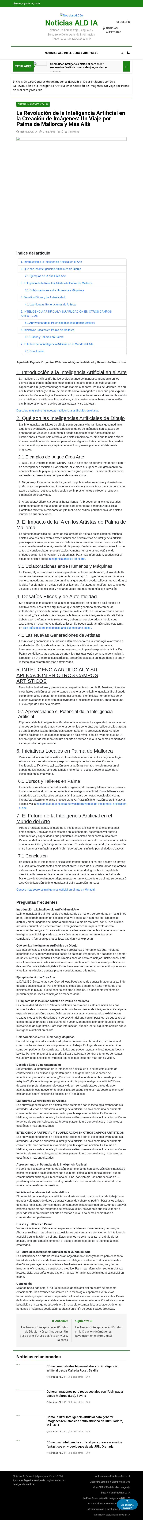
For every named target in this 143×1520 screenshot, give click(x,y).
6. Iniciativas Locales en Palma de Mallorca (47, 329)
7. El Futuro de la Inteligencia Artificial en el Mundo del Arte (57, 344)
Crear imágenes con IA (33, 104)
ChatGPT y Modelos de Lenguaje (111, 1487)
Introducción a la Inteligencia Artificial (108, 1509)
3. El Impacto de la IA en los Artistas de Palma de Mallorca (56, 283)
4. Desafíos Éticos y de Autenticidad (43, 297)
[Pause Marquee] (126, 66)
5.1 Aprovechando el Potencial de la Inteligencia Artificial (60, 322)
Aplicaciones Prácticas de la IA (112, 1476)
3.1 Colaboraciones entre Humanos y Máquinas (54, 290)
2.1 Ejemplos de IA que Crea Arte (45, 276)
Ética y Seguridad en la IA (115, 1492)
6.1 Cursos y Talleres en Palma (44, 337)
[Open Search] (122, 53)
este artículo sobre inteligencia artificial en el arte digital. (57, 627)
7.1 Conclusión (34, 351)
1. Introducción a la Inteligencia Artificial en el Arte (51, 261)
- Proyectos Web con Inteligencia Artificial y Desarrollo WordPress (71, 362)
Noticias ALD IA (71, 23)
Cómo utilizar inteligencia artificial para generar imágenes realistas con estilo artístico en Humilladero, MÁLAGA (85, 1421)
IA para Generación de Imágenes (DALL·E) (106, 1498)
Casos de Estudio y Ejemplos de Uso (110, 1481)
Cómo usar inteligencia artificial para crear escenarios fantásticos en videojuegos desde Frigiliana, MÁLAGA (78, 65)
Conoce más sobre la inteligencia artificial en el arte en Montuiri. (55, 889)
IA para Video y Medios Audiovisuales (109, 1503)
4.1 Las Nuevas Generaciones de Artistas (50, 304)
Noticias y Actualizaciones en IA (112, 1514)
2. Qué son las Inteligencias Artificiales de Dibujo (51, 269)
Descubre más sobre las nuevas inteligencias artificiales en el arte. (57, 410)
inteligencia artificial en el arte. (67, 558)
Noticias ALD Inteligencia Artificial (71, 53)
